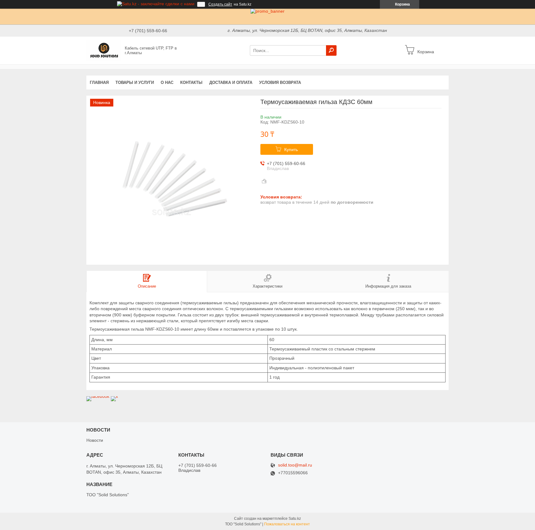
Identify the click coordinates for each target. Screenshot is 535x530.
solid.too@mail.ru (295, 465)
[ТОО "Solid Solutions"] (103, 50)
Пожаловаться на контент (287, 524)
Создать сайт (220, 4)
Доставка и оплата (230, 82)
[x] (114, 396)
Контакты (191, 82)
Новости (94, 440)
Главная (99, 82)
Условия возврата (280, 82)
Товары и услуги (134, 82)
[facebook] (97, 396)
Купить (291, 149)
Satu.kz (295, 518)
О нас (167, 82)
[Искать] (331, 50)
